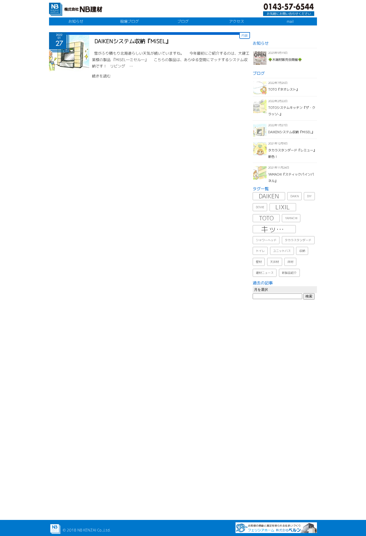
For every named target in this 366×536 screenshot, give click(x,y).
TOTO (266, 218)
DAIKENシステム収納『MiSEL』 (133, 41)
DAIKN (294, 196)
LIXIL (282, 207)
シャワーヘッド (266, 240)
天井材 (274, 262)
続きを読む (101, 76)
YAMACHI (291, 218)
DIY (309, 196)
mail (290, 21)
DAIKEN (269, 196)
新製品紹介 (289, 273)
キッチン (276, 229)
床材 (290, 262)
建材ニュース (265, 273)
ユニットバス (282, 251)
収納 (302, 251)
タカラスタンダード (298, 240)
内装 (244, 35)
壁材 (259, 262)
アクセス (236, 21)
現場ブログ (129, 21)
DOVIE (260, 207)
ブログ (183, 21)
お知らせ (75, 21)
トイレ (260, 251)
